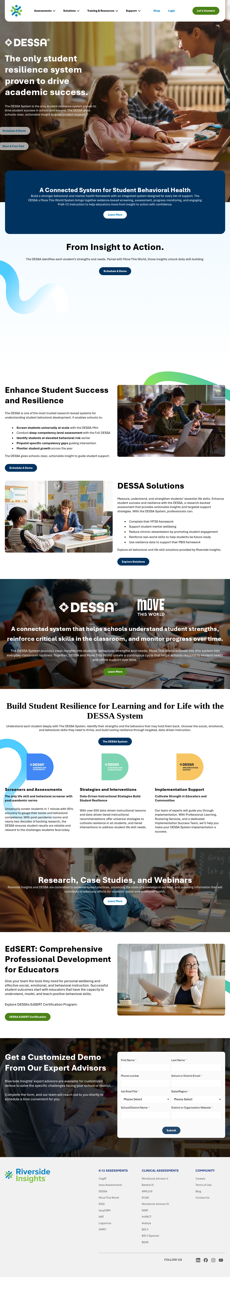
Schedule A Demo (21, 131)
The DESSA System (115, 741)
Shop (156, 11)
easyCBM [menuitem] (105, 1210)
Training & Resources (100, 11)
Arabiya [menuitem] (146, 1223)
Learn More (115, 215)
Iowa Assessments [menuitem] (110, 1185)
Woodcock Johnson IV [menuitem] (155, 1204)
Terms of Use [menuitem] (203, 1185)
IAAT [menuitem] (101, 1217)
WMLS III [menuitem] (147, 1191)
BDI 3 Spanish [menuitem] (150, 1236)
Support (131, 11)
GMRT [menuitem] (102, 1229)
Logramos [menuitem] (105, 1223)
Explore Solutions (133, 562)
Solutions (69, 11)
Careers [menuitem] (200, 1178)
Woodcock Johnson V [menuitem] (155, 1178)
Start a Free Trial (20, 146)
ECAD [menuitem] (145, 1197)
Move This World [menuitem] (109, 1197)
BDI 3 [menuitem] (145, 1229)
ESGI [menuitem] (102, 1204)
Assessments (43, 11)
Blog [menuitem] (198, 1191)
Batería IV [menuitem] (148, 1185)
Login (171, 11)
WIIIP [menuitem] (145, 1210)
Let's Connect (206, 11)
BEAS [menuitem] (145, 1242)
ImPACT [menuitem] (146, 1217)
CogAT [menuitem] (103, 1178)
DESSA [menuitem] (103, 1191)
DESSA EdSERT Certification (27, 1017)
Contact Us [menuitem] (203, 1197)
